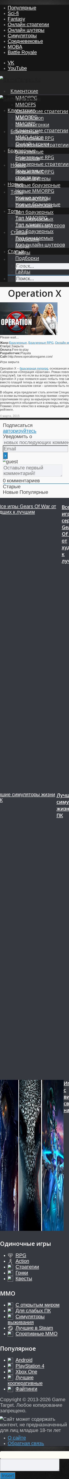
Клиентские (24, 91)
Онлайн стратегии (28, 24)
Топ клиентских (34, 224)
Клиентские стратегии (41, 111)
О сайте (17, 1437)
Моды (22, 264)
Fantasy (16, 19)
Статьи (16, 251)
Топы (14, 211)
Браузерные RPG (34, 157)
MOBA (15, 46)
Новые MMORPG (34, 190)
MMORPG (26, 117)
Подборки (27, 258)
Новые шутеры (33, 197)
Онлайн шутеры (26, 30)
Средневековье (25, 41)
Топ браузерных (34, 212)
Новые (15, 184)
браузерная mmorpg (34, 368)
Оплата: (6, 349)
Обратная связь (26, 1443)
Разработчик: (10, 353)
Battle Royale (22, 52)
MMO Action (29, 137)
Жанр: (4, 342)
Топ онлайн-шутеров (40, 244)
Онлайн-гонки (32, 143)
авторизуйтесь (19, 431)
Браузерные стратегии (42, 164)
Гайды (22, 271)
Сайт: (4, 356)
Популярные (22, 7)
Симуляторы (22, 35)
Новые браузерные (37, 185)
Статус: (6, 346)
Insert (8, 1475)
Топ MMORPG (31, 217)
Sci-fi (13, 13)
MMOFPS (25, 104)
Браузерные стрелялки (29, 174)
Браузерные (22, 150)
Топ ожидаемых (34, 238)
